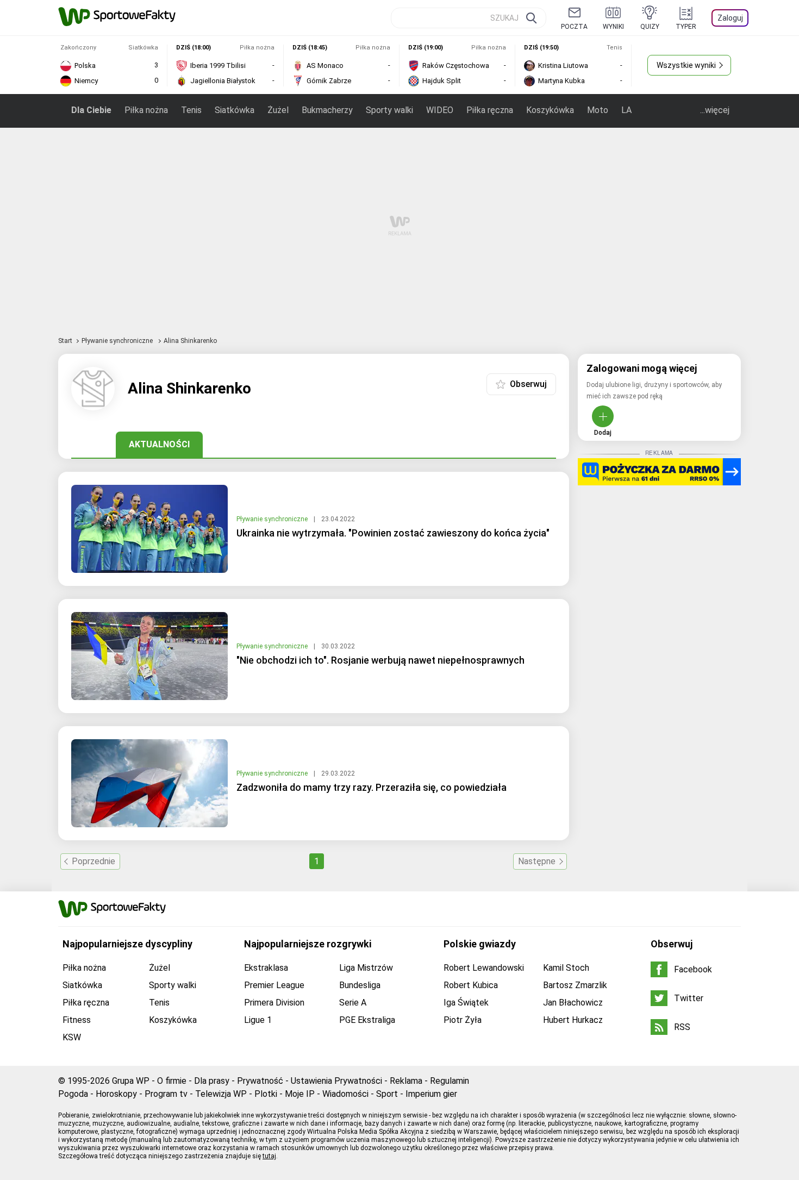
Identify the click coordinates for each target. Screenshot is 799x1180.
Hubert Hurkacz (573, 1020)
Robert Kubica (471, 985)
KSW (72, 1037)
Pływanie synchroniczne (118, 341)
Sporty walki (389, 110)
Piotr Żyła (463, 1020)
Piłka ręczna (489, 110)
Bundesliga (359, 985)
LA (626, 110)
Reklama (406, 1081)
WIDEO (439, 110)
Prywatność (260, 1081)
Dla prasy (211, 1081)
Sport (387, 1094)
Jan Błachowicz (573, 1002)
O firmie (171, 1081)
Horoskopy (116, 1094)
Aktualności (159, 444)
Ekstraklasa (266, 968)
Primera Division (274, 1002)
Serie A (352, 1002)
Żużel (278, 110)
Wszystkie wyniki (686, 65)
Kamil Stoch (566, 968)
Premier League (274, 985)
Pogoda (73, 1094)
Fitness (77, 1020)
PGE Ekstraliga (367, 1020)
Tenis (191, 110)
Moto (597, 110)
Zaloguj (730, 18)
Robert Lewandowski (484, 968)
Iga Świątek (466, 1002)
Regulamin (449, 1081)
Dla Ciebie (91, 110)
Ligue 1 (258, 1020)
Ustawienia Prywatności (336, 1081)
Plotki (265, 1094)
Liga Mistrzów (366, 968)
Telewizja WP (221, 1094)
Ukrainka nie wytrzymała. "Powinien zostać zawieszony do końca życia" (393, 533)
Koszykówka (550, 110)
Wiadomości (345, 1094)
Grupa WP (130, 1081)
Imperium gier (431, 1094)
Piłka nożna (146, 110)
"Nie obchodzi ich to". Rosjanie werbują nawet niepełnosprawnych (380, 660)
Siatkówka (234, 110)
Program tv (166, 1094)
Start (65, 341)
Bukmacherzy (327, 110)
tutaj (269, 1156)
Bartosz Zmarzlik (575, 985)
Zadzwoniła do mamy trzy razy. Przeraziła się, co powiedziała (371, 787)
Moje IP (300, 1094)
